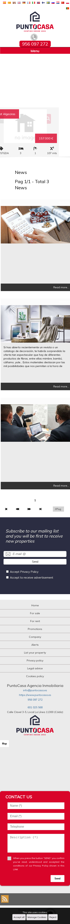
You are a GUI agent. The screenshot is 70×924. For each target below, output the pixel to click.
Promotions (35, 629)
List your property (35, 652)
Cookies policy (35, 676)
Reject (52, 917)
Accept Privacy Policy (24, 572)
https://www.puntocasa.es (35, 695)
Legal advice (35, 668)
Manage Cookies (37, 917)
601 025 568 (35, 707)
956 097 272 (35, 699)
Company (35, 637)
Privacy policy (35, 660)
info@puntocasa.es (35, 690)
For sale (35, 613)
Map (4, 743)
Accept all (19, 917)
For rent (35, 621)
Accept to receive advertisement (31, 577)
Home (35, 605)
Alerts (35, 644)
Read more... (61, 287)
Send (35, 561)
